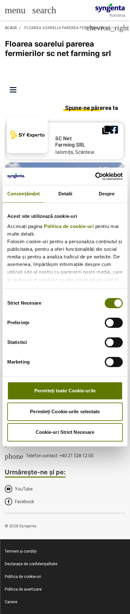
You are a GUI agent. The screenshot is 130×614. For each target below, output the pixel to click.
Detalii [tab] (65, 193)
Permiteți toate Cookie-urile (65, 390)
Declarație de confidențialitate (31, 564)
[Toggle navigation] (15, 90)
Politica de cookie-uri (69, 226)
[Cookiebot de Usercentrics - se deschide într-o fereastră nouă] (95, 176)
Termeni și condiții (21, 551)
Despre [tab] (107, 193)
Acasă (11, 28)
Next (118, 152)
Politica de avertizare (23, 589)
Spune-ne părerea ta (91, 107)
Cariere (11, 602)
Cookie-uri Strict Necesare (65, 432)
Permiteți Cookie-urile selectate (65, 411)
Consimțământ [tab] (23, 193)
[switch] (114, 323)
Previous (11, 152)
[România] (110, 8)
